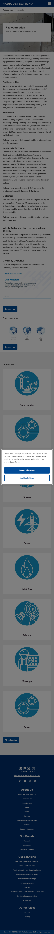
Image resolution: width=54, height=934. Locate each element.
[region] (27, 467)
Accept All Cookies (27, 470)
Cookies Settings (27, 478)
